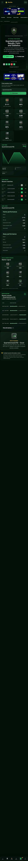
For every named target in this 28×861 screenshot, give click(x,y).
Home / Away (15, 17)
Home (1, 21)
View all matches (7, 328)
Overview (3, 17)
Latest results (9, 56)
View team (15, 93)
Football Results (7, 21)
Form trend (9, 17)
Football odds (20, 56)
